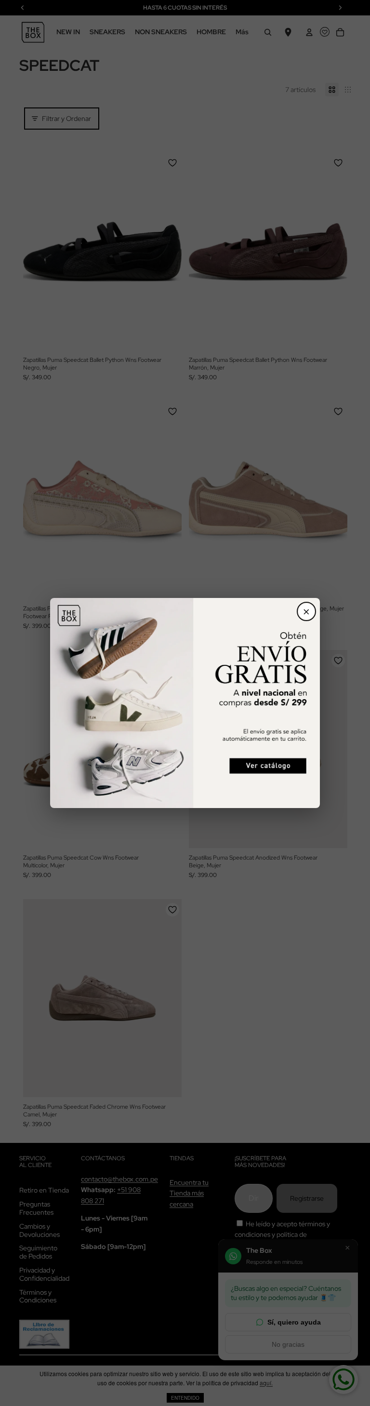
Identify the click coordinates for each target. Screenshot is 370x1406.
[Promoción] (185, 703)
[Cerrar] (306, 611)
